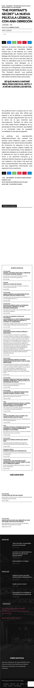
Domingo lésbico (8, 449)
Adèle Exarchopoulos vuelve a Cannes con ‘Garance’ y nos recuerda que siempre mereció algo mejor (16, 404)
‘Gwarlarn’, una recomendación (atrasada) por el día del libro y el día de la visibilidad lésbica (16, 462)
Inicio (3, 6)
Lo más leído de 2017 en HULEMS (12, 495)
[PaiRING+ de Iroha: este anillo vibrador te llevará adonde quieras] (6, 578)
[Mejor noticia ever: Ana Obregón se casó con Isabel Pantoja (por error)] (17, 509)
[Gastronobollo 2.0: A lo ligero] (6, 563)
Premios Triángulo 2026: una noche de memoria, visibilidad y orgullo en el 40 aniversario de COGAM (16, 381)
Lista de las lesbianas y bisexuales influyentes (13, 317)
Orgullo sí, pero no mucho (12, 284)
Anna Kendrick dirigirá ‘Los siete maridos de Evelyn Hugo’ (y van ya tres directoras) (16, 361)
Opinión (5, 282)
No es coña (5, 184)
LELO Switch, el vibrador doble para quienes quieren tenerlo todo (15, 392)
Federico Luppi (6, 180)
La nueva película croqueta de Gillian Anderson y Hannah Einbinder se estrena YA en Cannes (16, 428)
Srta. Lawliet (7, 30)
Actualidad (9, 6)
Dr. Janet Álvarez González (23, 177)
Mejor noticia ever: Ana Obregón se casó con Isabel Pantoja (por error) (16, 520)
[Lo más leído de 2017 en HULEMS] (17, 485)
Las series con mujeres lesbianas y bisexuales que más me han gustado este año (22, 553)
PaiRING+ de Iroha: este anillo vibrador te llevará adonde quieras (16, 273)
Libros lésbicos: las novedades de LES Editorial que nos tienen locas (16, 294)
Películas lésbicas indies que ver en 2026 (15, 440)
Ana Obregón (10, 177)
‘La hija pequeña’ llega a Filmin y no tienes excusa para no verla (15, 416)
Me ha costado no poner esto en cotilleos (14, 182)
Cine (11, 24)
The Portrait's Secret (15, 184)
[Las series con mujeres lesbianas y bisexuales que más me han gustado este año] (6, 554)
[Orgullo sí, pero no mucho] (6, 586)
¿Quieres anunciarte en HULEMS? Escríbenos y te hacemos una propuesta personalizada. (15, 611)
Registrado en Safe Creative (11, 618)
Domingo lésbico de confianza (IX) (14, 451)
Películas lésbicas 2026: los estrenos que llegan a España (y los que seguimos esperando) (15, 307)
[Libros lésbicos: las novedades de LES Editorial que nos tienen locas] (6, 595)
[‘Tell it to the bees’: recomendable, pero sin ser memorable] (6, 546)
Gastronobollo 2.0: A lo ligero (20, 561)
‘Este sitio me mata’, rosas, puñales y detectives (15, 332)
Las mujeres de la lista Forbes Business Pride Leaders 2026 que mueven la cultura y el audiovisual (16, 320)
